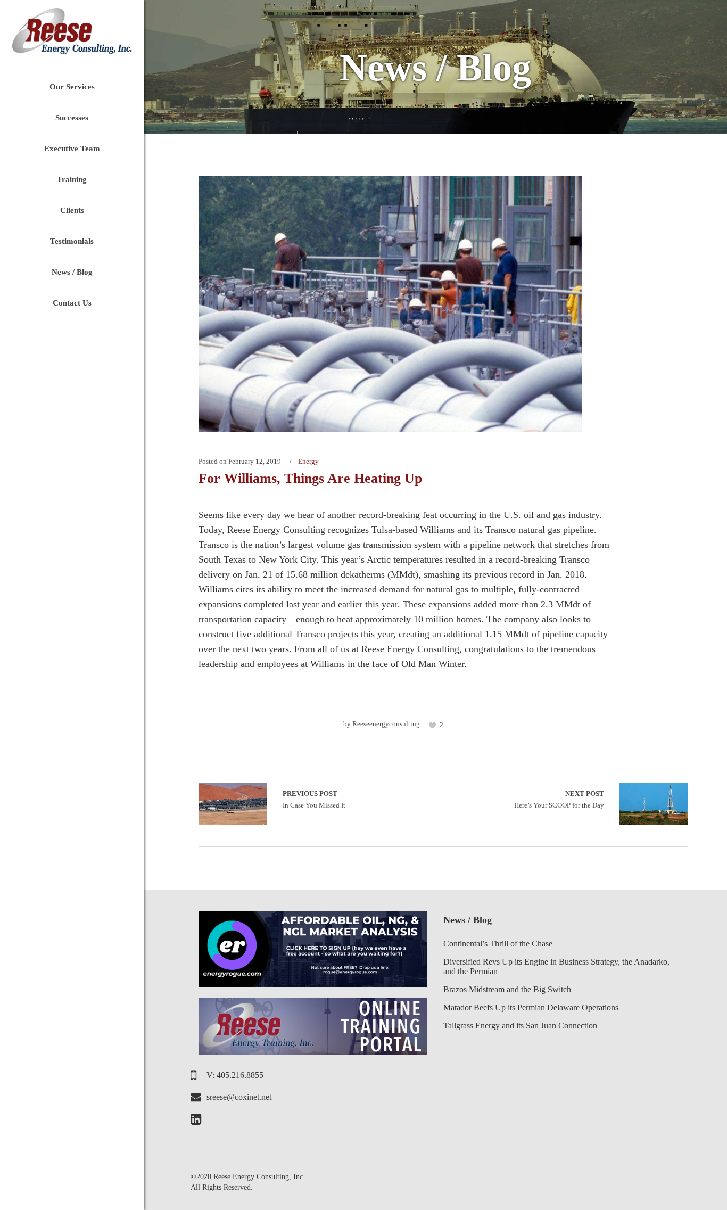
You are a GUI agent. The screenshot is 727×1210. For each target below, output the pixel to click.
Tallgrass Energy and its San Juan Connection (520, 1025)
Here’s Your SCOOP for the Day (559, 799)
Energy (308, 461)
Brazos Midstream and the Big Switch (507, 989)
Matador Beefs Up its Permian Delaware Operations (530, 1007)
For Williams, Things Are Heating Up (310, 478)
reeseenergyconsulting (386, 724)
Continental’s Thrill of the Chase (497, 943)
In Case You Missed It (233, 804)
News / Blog (467, 920)
